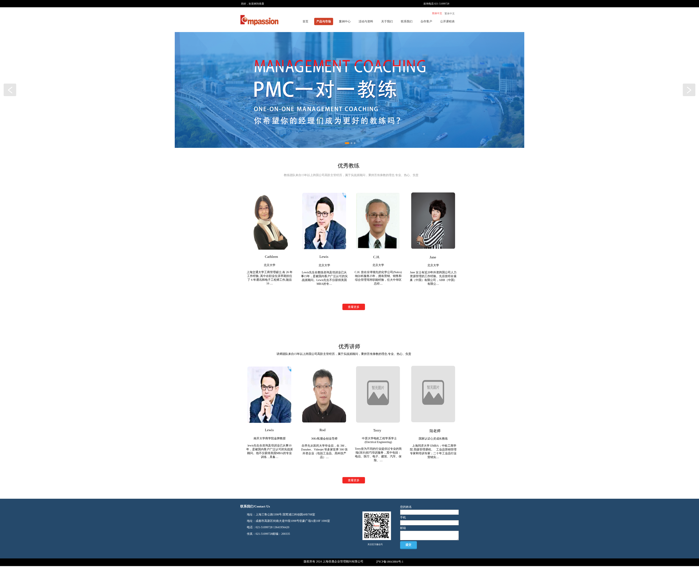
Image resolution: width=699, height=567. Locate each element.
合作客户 (426, 21)
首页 (305, 21)
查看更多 (354, 306)
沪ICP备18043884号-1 (389, 561)
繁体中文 (450, 13)
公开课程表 (447, 21)
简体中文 (437, 13)
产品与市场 (323, 21)
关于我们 (387, 21)
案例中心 (345, 21)
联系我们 (406, 21)
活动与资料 (366, 21)
